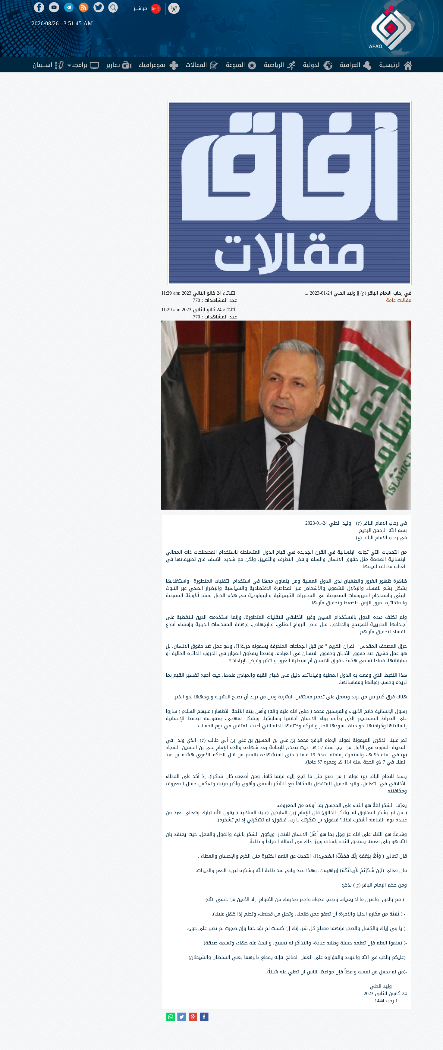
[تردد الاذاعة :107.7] (175, 8)
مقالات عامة (398, 300)
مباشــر (140, 8)
